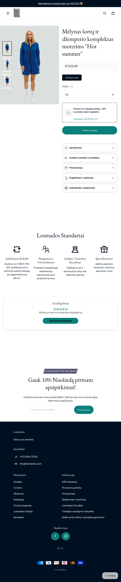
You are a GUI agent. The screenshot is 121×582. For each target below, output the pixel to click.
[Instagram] (66, 536)
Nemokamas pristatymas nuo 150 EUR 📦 (60, 3)
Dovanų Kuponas (23, 505)
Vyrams (18, 487)
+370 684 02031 (28, 456)
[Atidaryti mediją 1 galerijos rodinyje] (7, 48)
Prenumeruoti (84, 409)
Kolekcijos (19, 499)
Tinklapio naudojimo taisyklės (78, 511)
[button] (105, 13)
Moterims (19, 493)
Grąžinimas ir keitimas (74, 499)
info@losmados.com (30, 463)
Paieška (18, 481)
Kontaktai (19, 517)
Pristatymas (68, 493)
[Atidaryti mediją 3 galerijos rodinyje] (7, 81)
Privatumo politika (71, 487)
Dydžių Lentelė (72, 77)
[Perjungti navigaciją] (8, 13)
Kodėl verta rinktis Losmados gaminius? (83, 517)
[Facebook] (55, 536)
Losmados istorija (23, 511)
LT (58, 548)
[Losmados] (17, 13)
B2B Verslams (69, 481)
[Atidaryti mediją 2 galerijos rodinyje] (7, 65)
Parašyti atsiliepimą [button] (60, 320)
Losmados (61, 569)
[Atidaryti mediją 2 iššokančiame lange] (29, 65)
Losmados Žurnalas (72, 505)
